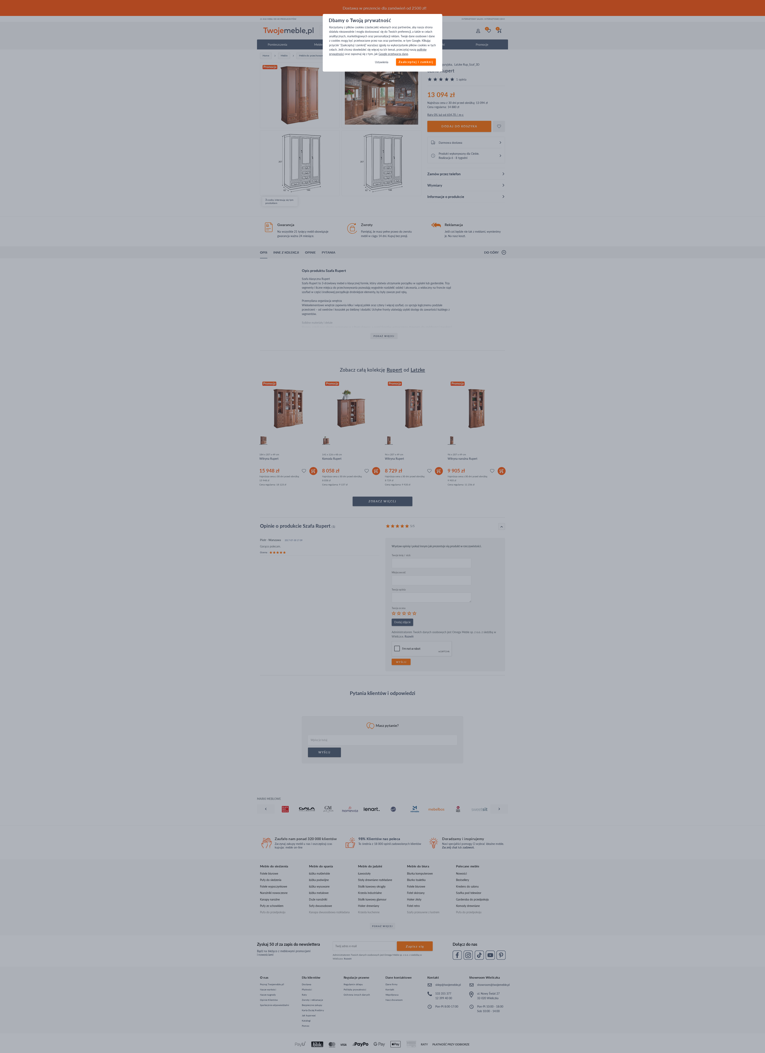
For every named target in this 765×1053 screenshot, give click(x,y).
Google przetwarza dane (393, 54)
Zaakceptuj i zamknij (416, 62)
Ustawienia (381, 62)
